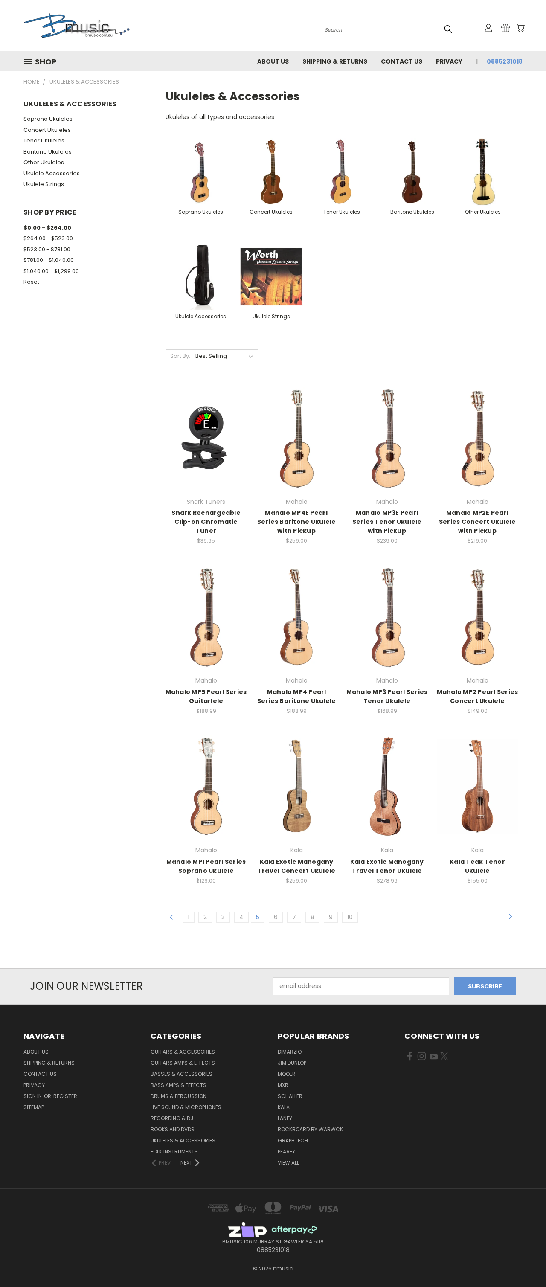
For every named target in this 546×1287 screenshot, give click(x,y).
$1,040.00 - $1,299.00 (51, 271)
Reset (31, 282)
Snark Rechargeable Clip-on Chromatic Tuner (206, 521)
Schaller (290, 1096)
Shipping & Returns (334, 61)
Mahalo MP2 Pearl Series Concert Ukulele (477, 696)
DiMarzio (290, 1051)
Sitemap (33, 1107)
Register (65, 1096)
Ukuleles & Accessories (183, 1140)
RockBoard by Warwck (310, 1129)
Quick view (206, 420)
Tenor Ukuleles (43, 141)
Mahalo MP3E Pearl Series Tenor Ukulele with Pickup (387, 521)
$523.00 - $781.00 (46, 249)
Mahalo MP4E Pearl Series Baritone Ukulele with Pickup (296, 521)
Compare (203, 436)
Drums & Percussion (178, 1096)
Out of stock (206, 452)
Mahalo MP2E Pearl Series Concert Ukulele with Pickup (477, 521)
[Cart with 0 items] (520, 27)
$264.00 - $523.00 (48, 238)
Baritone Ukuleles (47, 152)
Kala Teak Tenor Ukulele (477, 866)
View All (288, 1162)
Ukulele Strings (43, 184)
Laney (285, 1118)
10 (350, 917)
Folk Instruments (174, 1151)
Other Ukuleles (43, 162)
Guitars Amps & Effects (183, 1062)
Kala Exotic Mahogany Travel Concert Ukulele (297, 866)
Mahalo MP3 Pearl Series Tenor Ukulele (387, 696)
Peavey (286, 1151)
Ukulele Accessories (51, 173)
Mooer (287, 1074)
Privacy (449, 61)
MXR (283, 1085)
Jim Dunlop (292, 1062)
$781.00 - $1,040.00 (48, 260)
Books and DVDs (173, 1129)
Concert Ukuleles (47, 130)
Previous (523, 1260)
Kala (284, 1107)
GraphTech (293, 1140)
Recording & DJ (172, 1118)
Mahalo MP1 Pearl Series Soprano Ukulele (206, 866)
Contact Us (401, 61)
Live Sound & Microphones (186, 1107)
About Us (273, 61)
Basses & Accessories (181, 1074)
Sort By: (180, 356)
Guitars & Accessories (183, 1051)
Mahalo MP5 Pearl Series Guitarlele (206, 696)
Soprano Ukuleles (48, 119)
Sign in (33, 1096)
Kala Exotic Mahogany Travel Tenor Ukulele (387, 866)
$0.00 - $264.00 (47, 228)
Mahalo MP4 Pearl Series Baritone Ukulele (296, 696)
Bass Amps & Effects (178, 1085)
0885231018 (505, 61)
